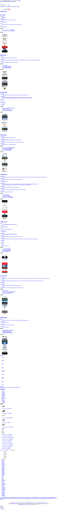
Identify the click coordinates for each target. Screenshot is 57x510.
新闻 (2, 381)
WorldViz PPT (19, 97)
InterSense (11, 97)
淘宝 (2, 476)
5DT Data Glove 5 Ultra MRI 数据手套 (7, 417)
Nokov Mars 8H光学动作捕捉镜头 (7, 110)
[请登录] (13, 0)
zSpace (7, 179)
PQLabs (5, 322)
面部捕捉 (1, 99)
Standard (16, 97)
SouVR (17, 184)
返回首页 (13, 1)
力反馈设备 (2, 61)
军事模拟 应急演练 (28, 498)
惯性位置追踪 (2, 141)
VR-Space (8, 144)
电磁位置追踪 (2, 143)
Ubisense (11, 137)
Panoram (5, 229)
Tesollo (18, 24)
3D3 (27, 280)
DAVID (25, 278)
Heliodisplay (3, 236)
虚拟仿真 (18, 6)
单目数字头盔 (2, 186)
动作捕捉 (5, 6)
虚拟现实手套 (2, 59)
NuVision (15, 179)
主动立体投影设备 (10, 224)
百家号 (3, 465)
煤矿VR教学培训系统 (17, 498)
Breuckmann (39, 280)
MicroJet (15, 285)
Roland (42, 278)
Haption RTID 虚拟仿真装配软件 (7, 66)
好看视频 (3, 489)
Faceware (3, 100)
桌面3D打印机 (2, 284)
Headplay (10, 189)
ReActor (25, 97)
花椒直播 (3, 469)
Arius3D (17, 278)
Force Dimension (15, 62)
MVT (5, 278)
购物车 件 (2, 386)
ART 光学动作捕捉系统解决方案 (7, 149)
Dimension (8, 285)
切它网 (3, 475)
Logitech (3, 137)
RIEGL (44, 278)
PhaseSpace (22, 97)
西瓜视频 (3, 490)
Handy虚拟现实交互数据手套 (6, 67)
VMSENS (10, 142)
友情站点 (40, 502)
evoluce (8, 322)
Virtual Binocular (5, 191)
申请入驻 (43, 502)
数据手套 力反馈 (3, 55)
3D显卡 (3, 231)
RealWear (17, 187)
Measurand (19, 142)
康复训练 (1, 101)
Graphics (3, 229)
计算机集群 (2, 233)
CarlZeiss (15, 189)
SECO (16, 224)
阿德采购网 (3, 480)
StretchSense (3, 402)
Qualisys (7, 97)
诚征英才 (31, 502)
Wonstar (3, 396)
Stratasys (19, 285)
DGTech (3, 392)
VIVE (12, 184)
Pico (21, 184)
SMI (16, 320)
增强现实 (15, 6)
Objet (6, 285)
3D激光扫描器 (2, 277)
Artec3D (48, 278)
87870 (3, 485)
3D (0, 6)
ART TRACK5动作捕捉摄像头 (6, 150)
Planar (5, 181)
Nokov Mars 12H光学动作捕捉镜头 (7, 109)
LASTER (22, 189)
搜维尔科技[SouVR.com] (3, 387)
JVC (9, 179)
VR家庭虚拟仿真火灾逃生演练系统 (7, 332)
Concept (16, 287)
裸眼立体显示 (2, 176)
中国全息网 (3, 492)
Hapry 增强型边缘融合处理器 (6, 250)
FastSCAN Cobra (9, 278)
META (27, 184)
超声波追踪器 (2, 136)
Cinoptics (10, 184)
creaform (3, 278)
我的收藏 (4, 1)
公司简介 (34, 502)
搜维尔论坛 (3, 483)
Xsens (3, 17)
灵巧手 (1, 23)
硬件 (2, 364)
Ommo (15, 144)
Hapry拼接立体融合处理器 (6, 251)
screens (8, 229)
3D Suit (17, 142)
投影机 (1, 223)
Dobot (6, 57)
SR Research (7, 320)
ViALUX (24, 280)
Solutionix (3, 280)
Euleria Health (4, 102)
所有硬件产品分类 (3, 11)
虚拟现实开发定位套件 (5, 108)
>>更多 (1, 459)
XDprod (14, 97)
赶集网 (3, 470)
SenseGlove (7, 19)
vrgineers (14, 184)
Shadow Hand (4, 24)
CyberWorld (7, 184)
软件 (2, 367)
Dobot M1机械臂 (4, 65)
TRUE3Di (3, 181)
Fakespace (13, 236)
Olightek (24, 189)
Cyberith (3, 327)
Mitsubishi (20, 179)
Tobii (2, 320)
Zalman (11, 179)
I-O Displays (5, 189)
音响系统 (3, 234)
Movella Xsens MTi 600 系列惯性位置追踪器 (8, 147)
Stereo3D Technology (34, 278)
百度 (2, 482)
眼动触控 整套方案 (3, 317)
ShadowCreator (24, 184)
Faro (6, 278)
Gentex (11, 187)
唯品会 (3, 468)
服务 (2, 374)
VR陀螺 (3, 494)
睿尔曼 (3, 26)
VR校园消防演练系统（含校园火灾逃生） (8, 330)
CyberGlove (10, 19)
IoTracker (30, 97)
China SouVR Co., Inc (13, 503)
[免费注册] (19, 0)
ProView (5, 187)
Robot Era (20, 24)
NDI (10, 144)
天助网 (3, 486)
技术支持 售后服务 (11, 498)
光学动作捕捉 (2, 96)
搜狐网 (3, 461)
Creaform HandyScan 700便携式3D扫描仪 (8, 292)
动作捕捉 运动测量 (3, 92)
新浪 (2, 479)
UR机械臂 (5, 26)
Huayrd (25, 320)
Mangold (18, 320)
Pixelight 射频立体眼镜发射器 (6, 248)
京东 (2, 477)
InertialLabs (22, 142)
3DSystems (3, 22)
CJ (6, 181)
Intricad (39, 278)
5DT (5, 19)
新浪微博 (3, 464)
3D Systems (36, 280)
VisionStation (7, 236)
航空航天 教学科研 (45, 498)
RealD (18, 179)
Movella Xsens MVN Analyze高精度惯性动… (8, 30)
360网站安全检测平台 (21, 504)
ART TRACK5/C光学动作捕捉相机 (7, 148)
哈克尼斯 (10, 229)
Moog (12, 62)
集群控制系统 (7, 234)
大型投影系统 (2, 235)
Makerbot (17, 285)
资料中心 (17, 502)
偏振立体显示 (2, 178)
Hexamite (5, 137)
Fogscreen (10, 236)
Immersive (17, 236)
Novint (9, 62)
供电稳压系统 (11, 234)
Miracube (5, 179)
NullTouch (8, 57)
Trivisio (15, 142)
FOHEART (3, 401)
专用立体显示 (2, 180)
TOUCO (3, 322)
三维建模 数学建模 (35, 497)
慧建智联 (29, 184)
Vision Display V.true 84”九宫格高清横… (8, 197)
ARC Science (21, 236)
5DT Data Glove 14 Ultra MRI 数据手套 (7, 439)
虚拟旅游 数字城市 (23, 498)
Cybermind (11, 191)
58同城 (3, 472)
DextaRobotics (14, 19)
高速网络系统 (15, 234)
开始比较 (1, 508)
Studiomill (14, 287)
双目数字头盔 (2, 183)
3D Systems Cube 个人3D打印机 (6, 293)
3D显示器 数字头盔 (3, 174)
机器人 (3, 360)
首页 (2, 357)
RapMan (11, 285)
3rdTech (19, 278)
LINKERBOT (13, 24)
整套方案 (1, 326)
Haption (6, 22)
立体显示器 (12, 6)
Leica (40, 278)
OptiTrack (5, 17)
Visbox (15, 236)
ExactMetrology (28, 278)
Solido (13, 285)
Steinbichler (30, 280)
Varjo (20, 184)
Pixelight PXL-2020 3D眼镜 (6, 249)
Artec (26, 280)
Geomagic (3, 62)
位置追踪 (9, 6)
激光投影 (14, 224)
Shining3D (33, 280)
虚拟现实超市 (4, 484)
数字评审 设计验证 (40, 497)
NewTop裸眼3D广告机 (5, 194)
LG (21, 179)
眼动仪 (1, 319)
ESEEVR (5, 327)
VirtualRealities (14, 187)
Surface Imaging (14, 278)
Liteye (3, 187)
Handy (3, 399)
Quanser (11, 62)
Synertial (3, 397)
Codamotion (13, 137)
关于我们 (25, 502)
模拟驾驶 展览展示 (51, 498)
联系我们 (28, 502)
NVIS (9, 187)
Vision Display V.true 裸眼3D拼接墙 (7, 196)
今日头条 (3, 463)
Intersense (8, 137)
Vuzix (3, 189)
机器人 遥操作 (2, 497)
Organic (27, 97)
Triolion (3, 241)
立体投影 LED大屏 (3, 221)
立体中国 (3, 493)
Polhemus (5, 142)
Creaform (6, 280)
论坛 (2, 384)
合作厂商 (37, 502)
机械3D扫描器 (2, 282)
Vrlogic (3, 179)
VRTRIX (3, 400)
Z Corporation (22, 278)
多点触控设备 (2, 321)
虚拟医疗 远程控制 (40, 498)
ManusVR (3, 19)
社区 (23, 502)
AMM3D (12, 144)
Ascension (7, 142)
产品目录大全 (21, 502)
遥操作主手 (2, 21)
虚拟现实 (2, 6)
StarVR (19, 184)
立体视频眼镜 (2, 188)
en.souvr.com (47, 503)
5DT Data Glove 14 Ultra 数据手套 (7, 408)
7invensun (27, 320)
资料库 (3, 377)
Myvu (8, 189)
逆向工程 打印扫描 (3, 275)
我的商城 (7, 1)
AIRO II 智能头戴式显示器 (6, 195)
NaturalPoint (20, 320)
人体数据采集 (2, 16)
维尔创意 (45, 502)
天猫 (2, 478)
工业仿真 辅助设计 (34, 498)
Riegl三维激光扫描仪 (5, 290)
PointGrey (4, 184)
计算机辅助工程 (46, 497)
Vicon (9, 97)
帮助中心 (10, 1)
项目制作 (14, 502)
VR (7, 6)
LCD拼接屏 (2, 242)
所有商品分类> (2, 355)
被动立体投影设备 (4, 224)
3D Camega (11, 280)
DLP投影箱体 (2, 240)
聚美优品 (3, 467)
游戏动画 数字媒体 (5, 498)
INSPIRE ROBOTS (8, 24)
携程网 (3, 471)
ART (2, 97)
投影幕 (1, 228)
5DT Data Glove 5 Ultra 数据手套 (6, 413)
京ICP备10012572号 (27, 504)
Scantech (46, 278)
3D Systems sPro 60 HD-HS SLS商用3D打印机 (8, 291)
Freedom (16, 24)
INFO (23, 320)
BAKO (5, 245)
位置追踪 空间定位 (18, 497)
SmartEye (14, 320)
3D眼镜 (5, 231)
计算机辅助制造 (50, 497)
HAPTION (6, 62)
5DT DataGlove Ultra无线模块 (6, 422)
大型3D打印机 (2, 286)
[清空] (4, 508)
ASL (12, 320)
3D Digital (8, 280)
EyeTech (10, 320)
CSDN (3, 462)
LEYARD (7, 245)
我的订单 (1, 1)
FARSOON (21, 287)
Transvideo (13, 179)
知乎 (2, 491)
